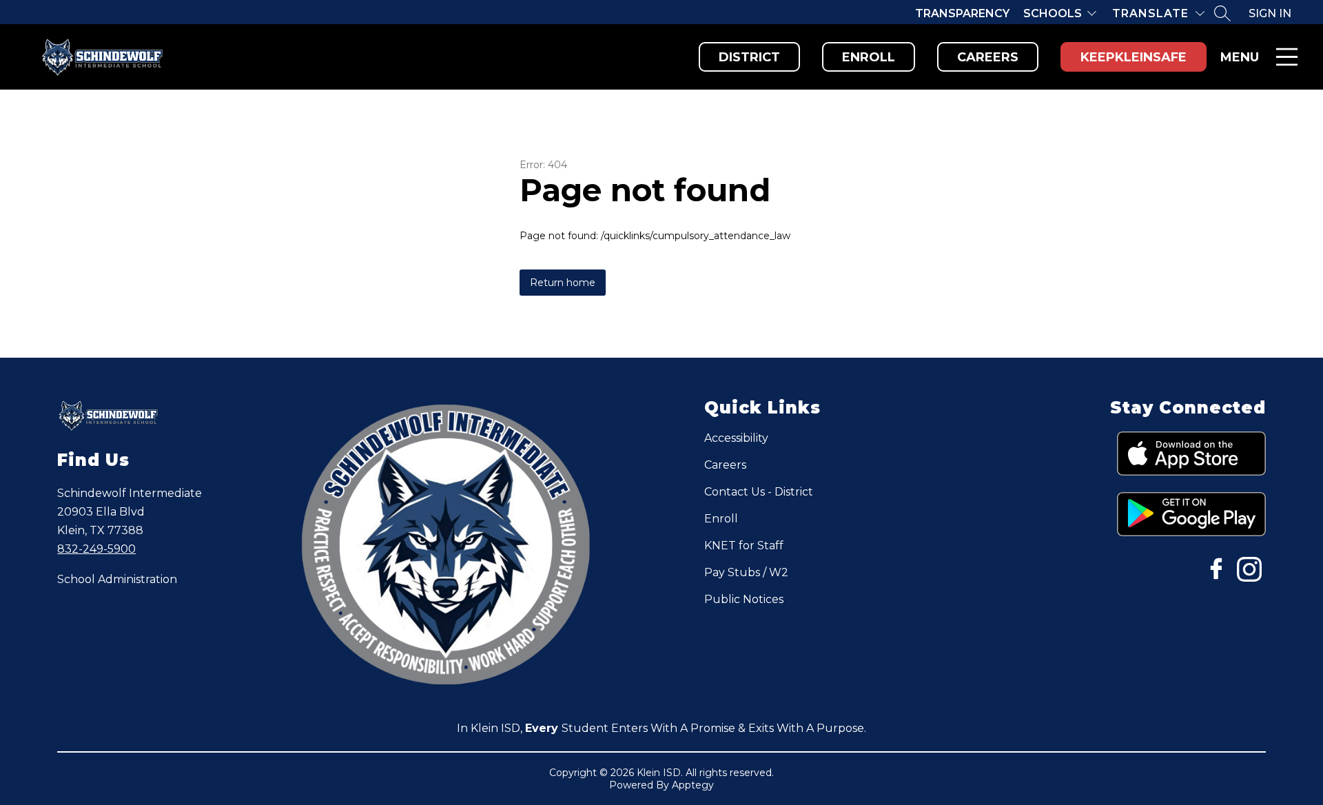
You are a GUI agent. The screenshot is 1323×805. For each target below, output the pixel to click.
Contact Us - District (758, 491)
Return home (562, 282)
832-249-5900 (96, 549)
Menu (1239, 57)
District (749, 57)
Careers (987, 57)
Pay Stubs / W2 (746, 572)
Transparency (962, 13)
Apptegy (693, 785)
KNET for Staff (743, 545)
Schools (1052, 13)
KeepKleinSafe (1133, 57)
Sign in (1270, 13)
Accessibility (736, 438)
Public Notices (743, 599)
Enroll (868, 57)
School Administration (117, 579)
